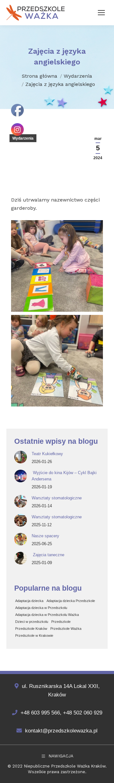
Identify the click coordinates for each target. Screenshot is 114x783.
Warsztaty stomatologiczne (57, 498)
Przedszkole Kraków (31, 628)
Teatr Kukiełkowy (47, 453)
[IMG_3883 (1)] (57, 266)
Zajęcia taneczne (48, 554)
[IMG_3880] (57, 361)
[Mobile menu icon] (101, 12)
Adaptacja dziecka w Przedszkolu (41, 608)
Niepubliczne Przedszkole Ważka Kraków (64, 766)
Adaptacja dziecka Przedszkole (71, 601)
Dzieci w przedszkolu (31, 621)
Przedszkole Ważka (65, 628)
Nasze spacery (45, 535)
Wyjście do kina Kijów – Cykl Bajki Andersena (64, 475)
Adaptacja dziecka (29, 601)
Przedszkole (61, 621)
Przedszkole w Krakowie (34, 635)
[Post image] (20, 457)
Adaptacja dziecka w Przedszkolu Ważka (47, 615)
